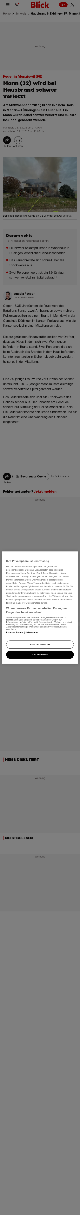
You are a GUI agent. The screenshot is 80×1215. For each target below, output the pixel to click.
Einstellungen (40, 644)
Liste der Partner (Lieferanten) (22, 632)
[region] (40, 607)
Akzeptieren (40, 654)
